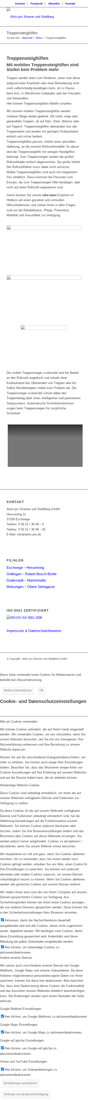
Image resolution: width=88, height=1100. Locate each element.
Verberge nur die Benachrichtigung (26, 1094)
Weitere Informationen (18, 690)
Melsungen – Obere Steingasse (31, 587)
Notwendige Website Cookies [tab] (20, 785)
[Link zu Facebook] (70, 663)
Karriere (20, 3)
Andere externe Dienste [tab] (16, 957)
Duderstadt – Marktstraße (26, 580)
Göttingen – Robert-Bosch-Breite (32, 574)
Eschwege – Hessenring (25, 567)
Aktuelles (54, 3)
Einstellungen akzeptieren (20, 1083)
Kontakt (70, 3)
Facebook (37, 3)
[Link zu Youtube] (77, 663)
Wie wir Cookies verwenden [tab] (18, 721)
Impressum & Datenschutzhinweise (34, 631)
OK (41, 690)
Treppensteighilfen (22, 33)
